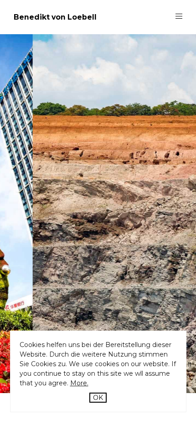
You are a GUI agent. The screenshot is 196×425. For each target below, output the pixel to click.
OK (98, 398)
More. (79, 383)
